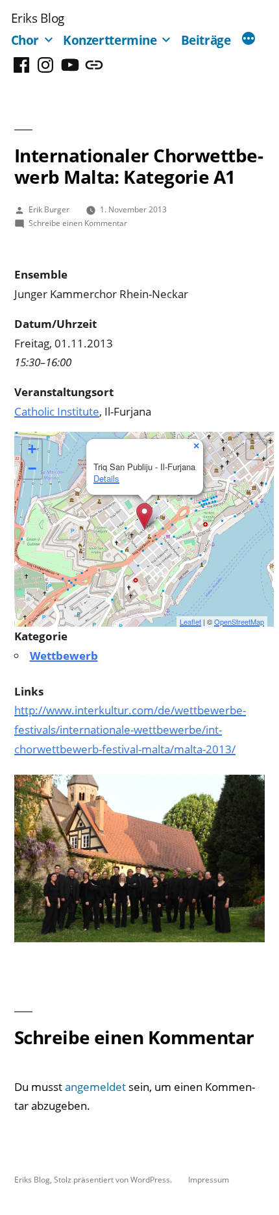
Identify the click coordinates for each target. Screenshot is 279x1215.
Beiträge (206, 40)
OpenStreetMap (239, 621)
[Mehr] (248, 39)
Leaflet (190, 621)
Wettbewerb (64, 655)
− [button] (32, 468)
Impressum (208, 1179)
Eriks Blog (37, 18)
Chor (25, 40)
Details (106, 478)
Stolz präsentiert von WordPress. (114, 1179)
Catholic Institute (56, 411)
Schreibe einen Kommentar (78, 223)
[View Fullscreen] (256, 449)
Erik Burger (49, 209)
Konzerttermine (110, 40)
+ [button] (32, 449)
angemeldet (95, 1086)
